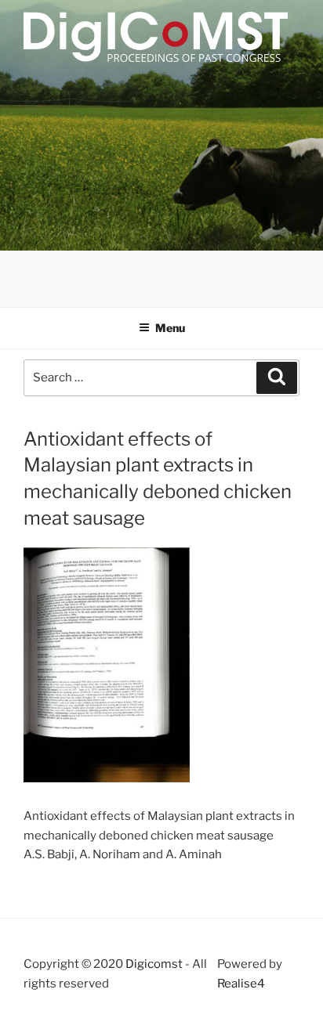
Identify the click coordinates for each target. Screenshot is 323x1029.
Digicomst (154, 964)
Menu (170, 327)
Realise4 (241, 984)
